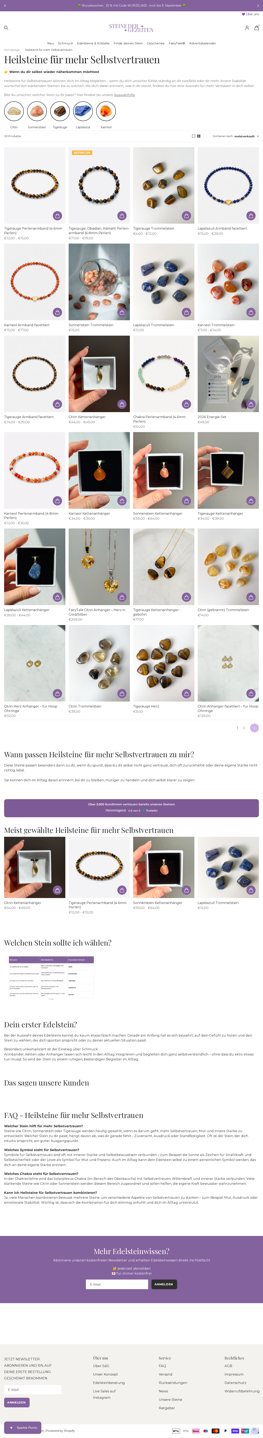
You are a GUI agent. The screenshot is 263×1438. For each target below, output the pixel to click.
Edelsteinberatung (109, 1383)
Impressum (234, 1374)
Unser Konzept (105, 1374)
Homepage (12, 49)
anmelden (164, 1284)
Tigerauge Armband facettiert (29, 417)
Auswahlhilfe (124, 95)
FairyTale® (177, 43)
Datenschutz (235, 1383)
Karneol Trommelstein (216, 325)
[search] (6, 27)
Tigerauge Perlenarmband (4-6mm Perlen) (33, 231)
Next (254, 728)
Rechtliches (234, 1358)
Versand (165, 1374)
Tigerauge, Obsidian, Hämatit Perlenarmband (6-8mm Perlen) (99, 231)
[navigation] (4, 5)
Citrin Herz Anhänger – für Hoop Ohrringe (30, 708)
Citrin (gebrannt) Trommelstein (223, 610)
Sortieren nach (223, 136)
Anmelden (17, 1402)
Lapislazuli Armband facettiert (222, 228)
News (163, 1391)
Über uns (100, 1358)
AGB (228, 1366)
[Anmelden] (247, 27)
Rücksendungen (173, 1383)
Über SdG (101, 1366)
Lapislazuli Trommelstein (153, 325)
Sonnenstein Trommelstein (91, 325)
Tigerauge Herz (146, 706)
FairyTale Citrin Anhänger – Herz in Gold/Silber (97, 612)
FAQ (162, 1366)
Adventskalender (202, 43)
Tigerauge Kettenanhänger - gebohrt (157, 612)
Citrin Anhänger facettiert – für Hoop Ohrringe (228, 708)
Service (165, 1358)
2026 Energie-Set (212, 417)
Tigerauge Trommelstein (153, 228)
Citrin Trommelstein (85, 706)
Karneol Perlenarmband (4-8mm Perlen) (31, 516)
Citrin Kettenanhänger (87, 417)
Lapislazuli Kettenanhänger (27, 610)
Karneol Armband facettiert (27, 325)
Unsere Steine (170, 1400)
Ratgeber (167, 1408)
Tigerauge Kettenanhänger (220, 514)
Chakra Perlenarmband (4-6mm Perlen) (159, 419)
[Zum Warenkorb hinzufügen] (57, 215)
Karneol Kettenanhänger (89, 514)
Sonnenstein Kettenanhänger (157, 514)
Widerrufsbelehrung (242, 1391)
